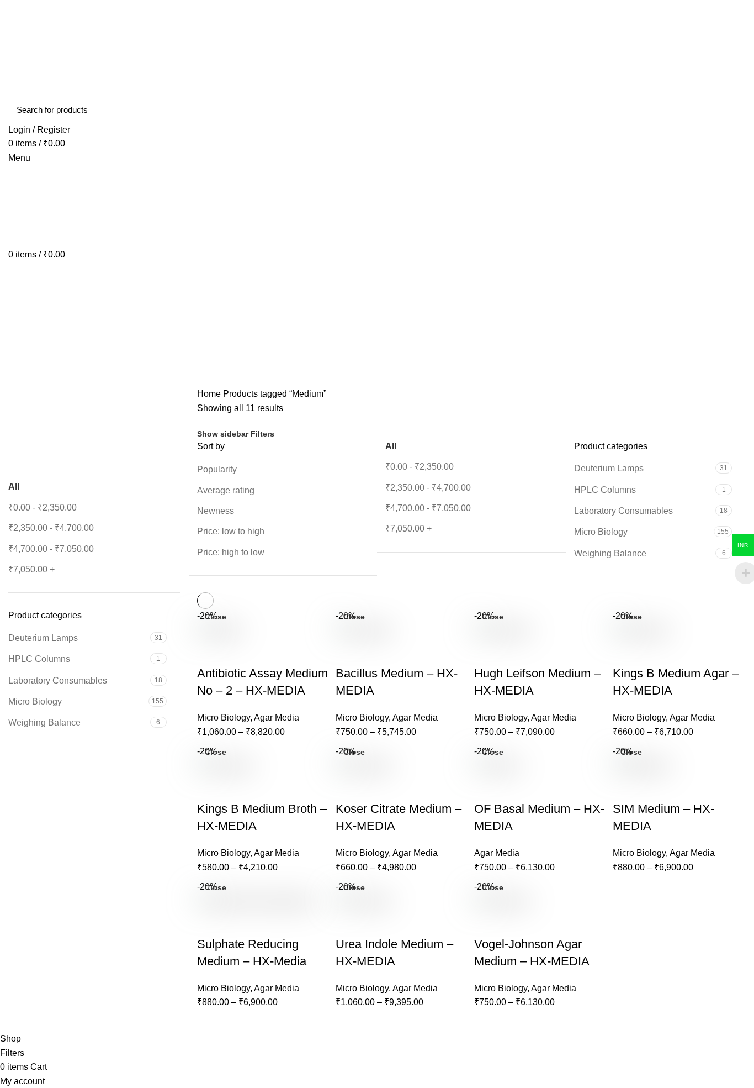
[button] (16, 416)
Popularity (217, 469)
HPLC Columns (39, 659)
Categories (39, 358)
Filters (262, 434)
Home (209, 393)
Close (215, 617)
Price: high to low (230, 552)
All (13, 486)
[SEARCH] (731, 110)
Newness (215, 511)
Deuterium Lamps (43, 638)
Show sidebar (222, 434)
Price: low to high (230, 531)
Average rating (225, 490)
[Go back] (22, 304)
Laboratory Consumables (57, 680)
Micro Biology (35, 701)
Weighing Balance (44, 722)
